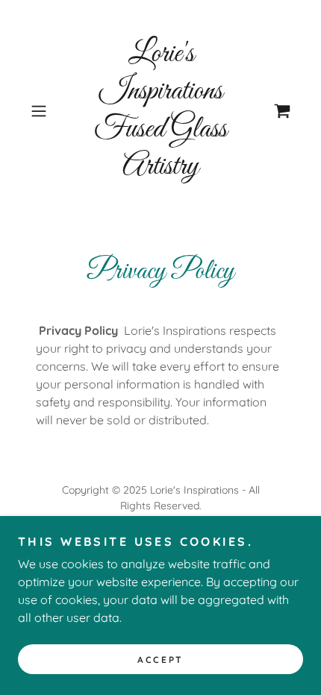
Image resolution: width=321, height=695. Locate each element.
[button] (44, 111)
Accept (160, 659)
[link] (160, 111)
